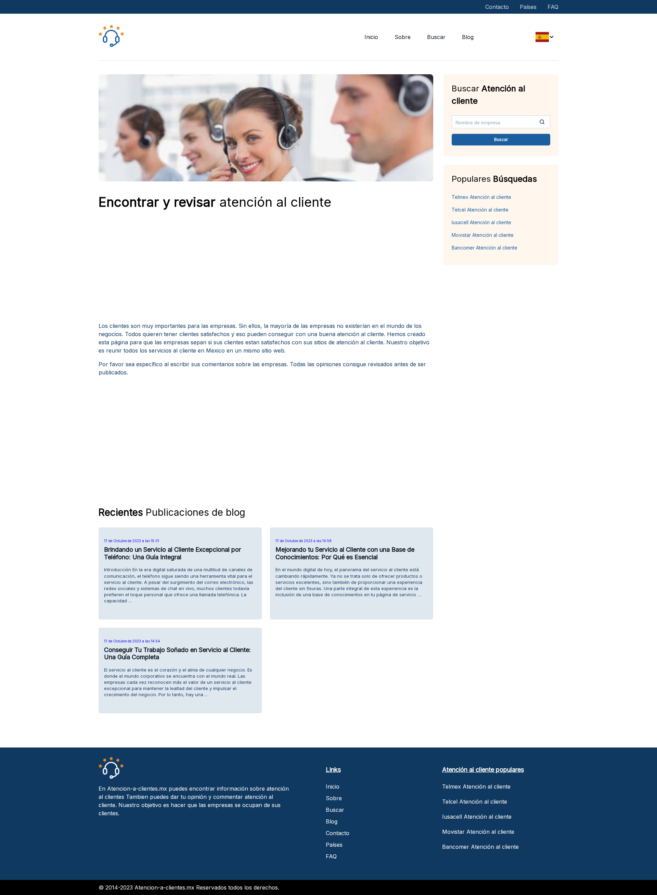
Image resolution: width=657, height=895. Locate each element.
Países (528, 6)
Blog (468, 37)
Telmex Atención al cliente (481, 197)
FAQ (553, 6)
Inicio (371, 37)
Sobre (403, 37)
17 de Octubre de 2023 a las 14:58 (303, 541)
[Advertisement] (266, 268)
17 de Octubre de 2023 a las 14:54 (132, 641)
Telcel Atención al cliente (480, 210)
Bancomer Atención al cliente (484, 248)
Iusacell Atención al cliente (481, 222)
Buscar (436, 37)
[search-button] (542, 122)
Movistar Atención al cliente (483, 235)
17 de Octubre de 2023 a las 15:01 (131, 541)
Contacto (497, 6)
